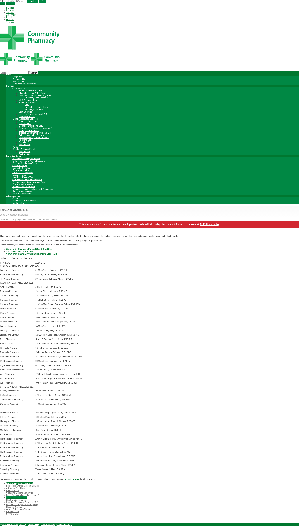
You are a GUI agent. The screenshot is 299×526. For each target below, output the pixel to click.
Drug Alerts (17, 77)
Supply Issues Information (24, 84)
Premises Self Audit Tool (23, 186)
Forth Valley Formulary (22, 172)
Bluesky (10, 17)
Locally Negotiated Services (25, 119)
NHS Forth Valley (8, 1)
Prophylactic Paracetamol (36, 107)
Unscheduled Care (27, 116)
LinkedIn (10, 19)
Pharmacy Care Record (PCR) (38, 98)
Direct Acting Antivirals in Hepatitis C (35, 128)
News (8, 74)
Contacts (21, 1)
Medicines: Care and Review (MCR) (35, 95)
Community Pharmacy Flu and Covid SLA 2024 (29, 249)
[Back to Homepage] (30, 64)
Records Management (22, 191)
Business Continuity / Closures (26, 158)
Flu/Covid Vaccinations (16, 497)
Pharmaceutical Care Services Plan (28, 182)
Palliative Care (25, 142)
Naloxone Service (27, 140)
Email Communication (22, 170)
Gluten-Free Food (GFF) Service (33, 93)
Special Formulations (21, 193)
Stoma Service (25, 112)
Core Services (18, 88)
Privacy (22, 524)
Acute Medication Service (30, 91)
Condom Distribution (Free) (24, 163)
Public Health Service (28, 102)
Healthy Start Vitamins (29, 130)
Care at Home (25, 123)
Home (9, 72)
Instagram (10, 10)
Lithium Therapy (19, 175)
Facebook (10, 8)
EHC (27, 105)
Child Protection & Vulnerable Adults (28, 161)
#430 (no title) (25, 144)
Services (10, 86)
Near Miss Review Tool (22, 177)
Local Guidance (13, 156)
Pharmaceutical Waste (22, 184)
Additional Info (13, 196)
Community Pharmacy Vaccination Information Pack (31, 254)
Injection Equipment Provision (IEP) (35, 133)
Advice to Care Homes (29, 121)
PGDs (2, 3)
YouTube (10, 22)
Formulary (10, 3)
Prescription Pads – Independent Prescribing (32, 189)
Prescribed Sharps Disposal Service (22, 486)
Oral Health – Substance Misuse (27, 179)
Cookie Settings (48, 524)
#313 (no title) (25, 151)
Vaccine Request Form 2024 (19, 251)
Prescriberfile (18, 81)
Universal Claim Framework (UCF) (34, 114)
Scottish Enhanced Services (25, 149)
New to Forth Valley (21, 168)
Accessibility (33, 524)
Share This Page (64, 524)
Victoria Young (72, 479)
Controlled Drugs (19, 165)
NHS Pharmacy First (28, 100)
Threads (10, 12)
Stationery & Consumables (24, 200)
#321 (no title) (25, 154)
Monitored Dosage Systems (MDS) (34, 137)
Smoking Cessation (34, 109)
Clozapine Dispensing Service (32, 126)
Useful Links (18, 203)
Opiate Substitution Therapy (31, 135)
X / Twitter (10, 15)
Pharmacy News (19, 79)
